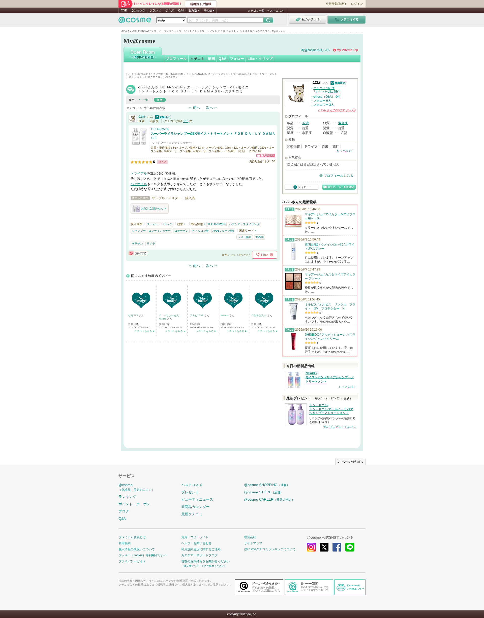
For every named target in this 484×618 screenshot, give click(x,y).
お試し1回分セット (154, 208)
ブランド (155, 10)
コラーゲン (181, 230)
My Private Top (347, 50)
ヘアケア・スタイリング (244, 224)
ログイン (357, 4)
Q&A (181, 10)
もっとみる (343, 151)
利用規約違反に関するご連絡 (201, 549)
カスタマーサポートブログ (199, 555)
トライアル (139, 173)
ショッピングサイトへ (265, 155)
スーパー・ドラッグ (159, 224)
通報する (138, 253)
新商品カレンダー (195, 507)
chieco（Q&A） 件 (326, 96)
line (349, 547)
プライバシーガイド (132, 561)
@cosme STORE (263, 492)
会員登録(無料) (336, 4)
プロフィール (176, 59)
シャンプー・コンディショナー (171, 142)
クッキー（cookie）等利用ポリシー (142, 555)
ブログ (169, 10)
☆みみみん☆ (259, 315)
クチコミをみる (143, 331)
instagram (311, 547)
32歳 (305, 123)
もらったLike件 (328, 91)
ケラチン (137, 243)
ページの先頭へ (352, 462)
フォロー (237, 59)
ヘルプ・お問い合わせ (196, 543)
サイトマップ (253, 543)
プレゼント (190, 492)
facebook (336, 547)
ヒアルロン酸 (200, 230)
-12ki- (142, 116)
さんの (336, 110)
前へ (196, 108)
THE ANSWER (160, 129)
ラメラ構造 (245, 236)
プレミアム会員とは (132, 537)
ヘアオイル (139, 184)
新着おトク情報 (200, 4)
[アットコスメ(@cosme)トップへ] (134, 21)
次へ (209, 108)
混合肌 (343, 123)
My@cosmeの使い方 (314, 50)
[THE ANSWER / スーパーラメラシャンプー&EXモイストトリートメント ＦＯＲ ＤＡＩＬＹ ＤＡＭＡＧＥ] (139, 143)
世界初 (259, 236)
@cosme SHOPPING (267, 485)
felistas (225, 315)
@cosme (136, 487)
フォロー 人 (322, 100)
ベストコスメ (275, 10)
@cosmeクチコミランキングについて (269, 549)
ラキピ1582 (197, 315)
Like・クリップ (260, 59)
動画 (211, 59)
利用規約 (124, 543)
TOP (124, 10)
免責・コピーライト (194, 537)
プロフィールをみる (338, 176)
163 (185, 121)
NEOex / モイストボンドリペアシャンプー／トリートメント (330, 377)
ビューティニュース (197, 499)
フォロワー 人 (323, 105)
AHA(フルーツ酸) (223, 230)
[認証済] (162, 116)
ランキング (138, 10)
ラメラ (151, 243)
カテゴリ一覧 (256, 10)
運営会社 (250, 537)
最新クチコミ (191, 514)
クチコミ (197, 59)
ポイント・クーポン (134, 504)
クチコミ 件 (324, 88)
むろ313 (133, 315)
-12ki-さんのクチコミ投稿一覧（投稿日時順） (160, 74)
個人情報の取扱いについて (136, 549)
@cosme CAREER (269, 499)
